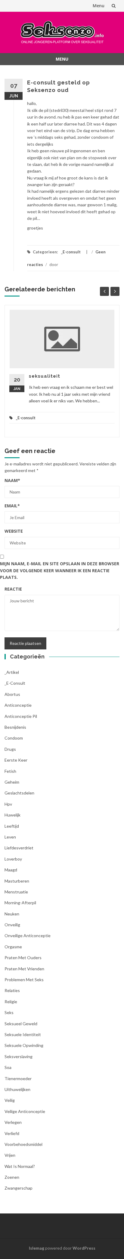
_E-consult (71, 251)
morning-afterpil (20, 902)
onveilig (12, 924)
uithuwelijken (17, 1089)
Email (12, 506)
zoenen (12, 1177)
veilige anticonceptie (25, 1111)
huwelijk (12, 814)
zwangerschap (19, 1188)
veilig (10, 1100)
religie (11, 1001)
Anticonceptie (18, 705)
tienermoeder (18, 1078)
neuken (12, 913)
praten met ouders (23, 957)
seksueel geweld (21, 1023)
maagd (11, 869)
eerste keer (16, 760)
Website (14, 531)
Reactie (13, 589)
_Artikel (12, 672)
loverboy (13, 858)
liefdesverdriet (19, 847)
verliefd (12, 1133)
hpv (8, 804)
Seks (9, 1012)
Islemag (36, 1248)
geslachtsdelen (19, 792)
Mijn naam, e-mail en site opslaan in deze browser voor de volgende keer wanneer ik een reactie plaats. (59, 570)
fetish (10, 771)
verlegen (13, 1122)
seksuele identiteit (23, 1034)
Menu (98, 5)
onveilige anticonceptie (28, 935)
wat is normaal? (20, 1166)
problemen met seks (24, 979)
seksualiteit (44, 376)
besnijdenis (15, 727)
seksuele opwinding (24, 1045)
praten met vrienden (24, 968)
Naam (12, 480)
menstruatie (16, 891)
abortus (12, 694)
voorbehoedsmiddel (23, 1144)
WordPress (84, 1248)
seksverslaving (19, 1056)
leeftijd (12, 826)
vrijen (10, 1155)
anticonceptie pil (21, 716)
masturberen (17, 880)
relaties (12, 990)
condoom (14, 737)
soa (8, 1067)
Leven (10, 836)
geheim (12, 782)
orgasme (13, 946)
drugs (10, 749)
